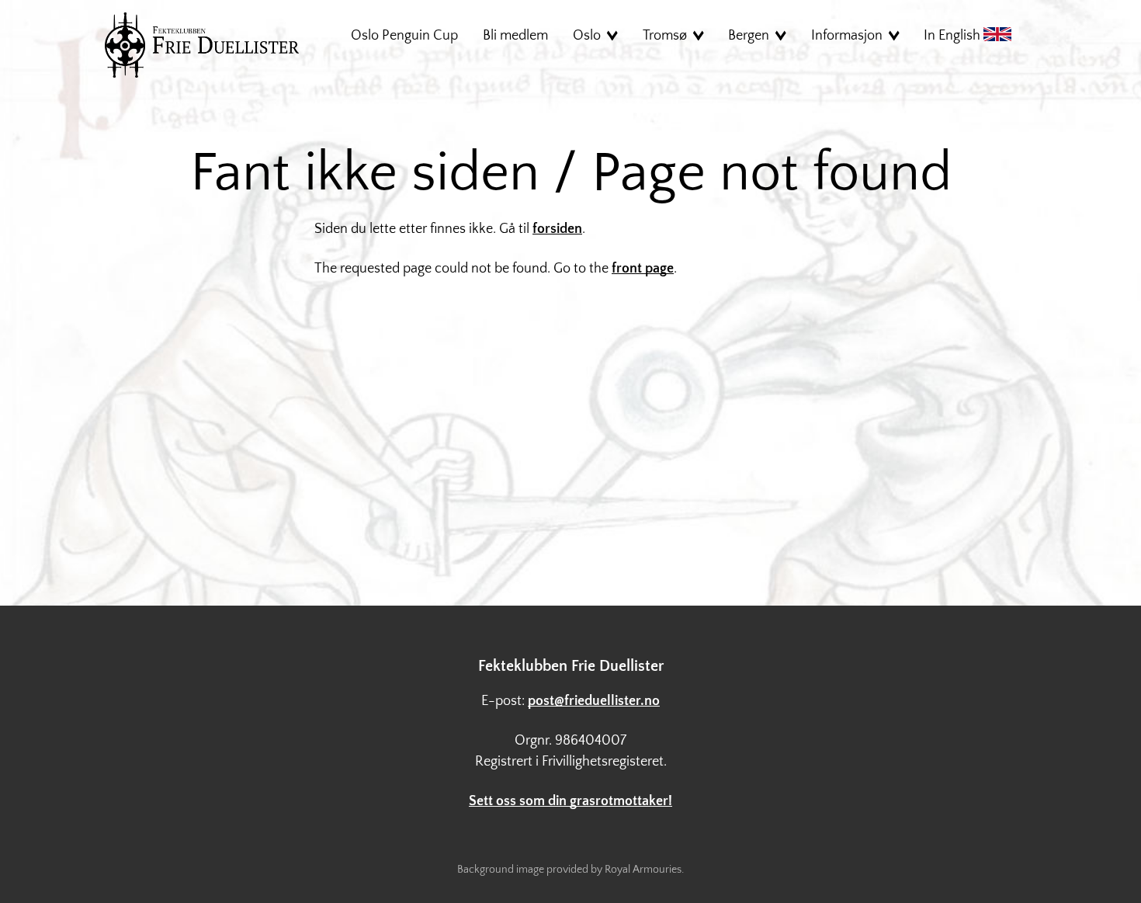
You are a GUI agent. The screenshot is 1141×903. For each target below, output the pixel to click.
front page (643, 268)
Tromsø (665, 35)
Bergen (748, 35)
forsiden (557, 229)
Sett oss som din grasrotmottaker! (570, 801)
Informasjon (847, 35)
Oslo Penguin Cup (404, 35)
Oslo (587, 35)
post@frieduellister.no (594, 701)
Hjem (202, 45)
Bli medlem (515, 35)
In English (953, 35)
